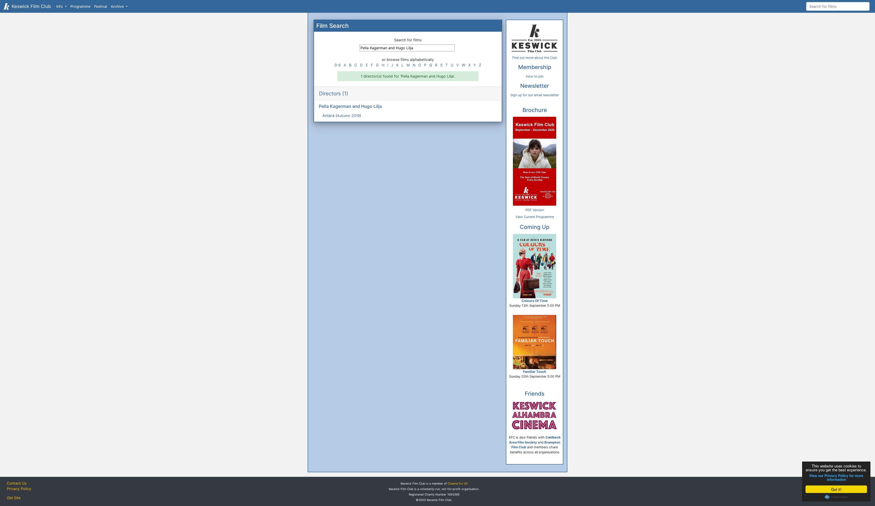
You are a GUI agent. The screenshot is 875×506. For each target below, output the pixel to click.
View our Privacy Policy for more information (836, 478)
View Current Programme (534, 217)
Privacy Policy (19, 488)
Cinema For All (458, 483)
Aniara (328, 115)
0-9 (338, 65)
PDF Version (534, 210)
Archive (118, 6)
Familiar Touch (534, 372)
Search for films (408, 40)
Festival (100, 6)
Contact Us (16, 483)
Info (60, 6)
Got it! (836, 489)
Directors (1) (333, 93)
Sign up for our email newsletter (534, 95)
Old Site (14, 498)
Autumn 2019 (348, 115)
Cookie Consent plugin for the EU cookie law (836, 497)
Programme (80, 6)
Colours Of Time (535, 301)
